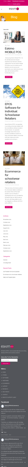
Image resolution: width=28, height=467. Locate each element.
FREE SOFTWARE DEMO (9, 277)
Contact (5, 394)
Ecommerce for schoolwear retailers (12, 274)
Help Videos (6, 391)
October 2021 (6, 222)
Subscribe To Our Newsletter (9, 357)
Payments (5, 389)
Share (10, 434)
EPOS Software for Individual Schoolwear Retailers (12, 111)
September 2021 (7, 225)
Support (5, 386)
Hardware (6, 380)
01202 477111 (16, 4)
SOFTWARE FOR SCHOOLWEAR (11, 271)
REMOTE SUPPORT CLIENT (9, 397)
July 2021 (5, 231)
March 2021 (6, 242)
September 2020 (7, 251)
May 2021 (5, 236)
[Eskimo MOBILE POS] (14, 37)
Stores (5, 375)
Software (5, 377)
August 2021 (6, 228)
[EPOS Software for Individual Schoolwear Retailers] (14, 91)
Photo (5, 432)
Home (4, 372)
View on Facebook (4, 434)
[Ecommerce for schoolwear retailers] (14, 158)
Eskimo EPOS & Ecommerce (12, 405)
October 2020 (6, 248)
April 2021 (5, 239)
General (17, 185)
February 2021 (6, 245)
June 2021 (5, 233)
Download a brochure (18, 1)
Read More (8, 76)
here (9, 1)
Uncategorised (18, 54)
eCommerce (6, 383)
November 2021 (7, 219)
